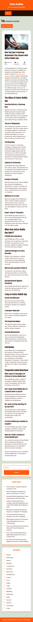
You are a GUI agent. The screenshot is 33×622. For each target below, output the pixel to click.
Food (8, 580)
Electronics (10, 572)
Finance (9, 577)
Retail (8, 597)
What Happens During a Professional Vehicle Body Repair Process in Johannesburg (17, 521)
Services (9, 603)
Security (9, 600)
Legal (8, 586)
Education (9, 569)
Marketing (9, 591)
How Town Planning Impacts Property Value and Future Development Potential (17, 528)
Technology (10, 605)
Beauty (8, 560)
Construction (10, 566)
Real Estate (10, 594)
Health (8, 583)
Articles (9, 555)
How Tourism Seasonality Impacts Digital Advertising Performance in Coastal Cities (16, 534)
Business (9, 563)
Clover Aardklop (16, 4)
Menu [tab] (8, 13)
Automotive (10, 557)
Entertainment (11, 574)
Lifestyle (9, 588)
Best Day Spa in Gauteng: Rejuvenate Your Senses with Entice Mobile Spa (16, 55)
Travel (8, 608)
